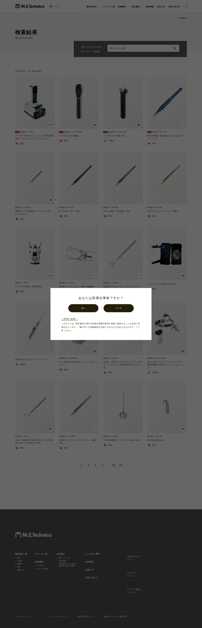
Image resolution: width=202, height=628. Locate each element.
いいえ (119, 308)
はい (83, 308)
